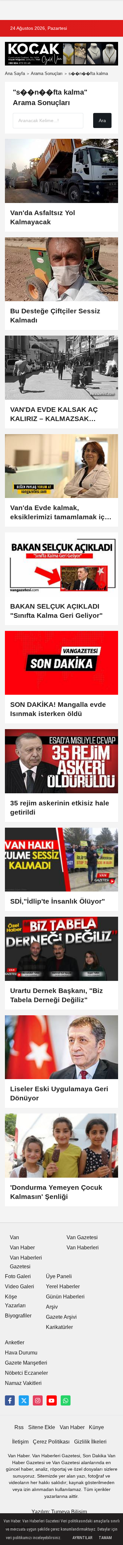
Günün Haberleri (65, 1296)
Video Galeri (19, 1286)
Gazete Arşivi (61, 1317)
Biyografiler (18, 1315)
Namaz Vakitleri (23, 1383)
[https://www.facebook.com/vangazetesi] (10, 1400)
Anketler (14, 1342)
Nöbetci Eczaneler (26, 1373)
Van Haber (22, 1247)
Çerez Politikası (51, 1441)
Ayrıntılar (82, 1538)
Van (14, 1237)
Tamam (105, 1538)
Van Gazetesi (82, 1237)
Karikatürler (59, 1327)
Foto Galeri (18, 1276)
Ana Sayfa (15, 73)
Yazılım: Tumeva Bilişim (59, 1512)
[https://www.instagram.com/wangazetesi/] (38, 1400)
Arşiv (52, 1307)
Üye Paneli (59, 1276)
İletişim (20, 1441)
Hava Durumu (21, 1352)
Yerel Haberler (63, 1286)
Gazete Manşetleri (26, 1363)
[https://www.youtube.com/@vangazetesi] (51, 1400)
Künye (96, 1427)
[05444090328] (66, 1400)
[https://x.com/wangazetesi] (24, 1400)
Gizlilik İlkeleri (90, 1441)
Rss (19, 1427)
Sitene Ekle (41, 1427)
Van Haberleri (83, 1247)
